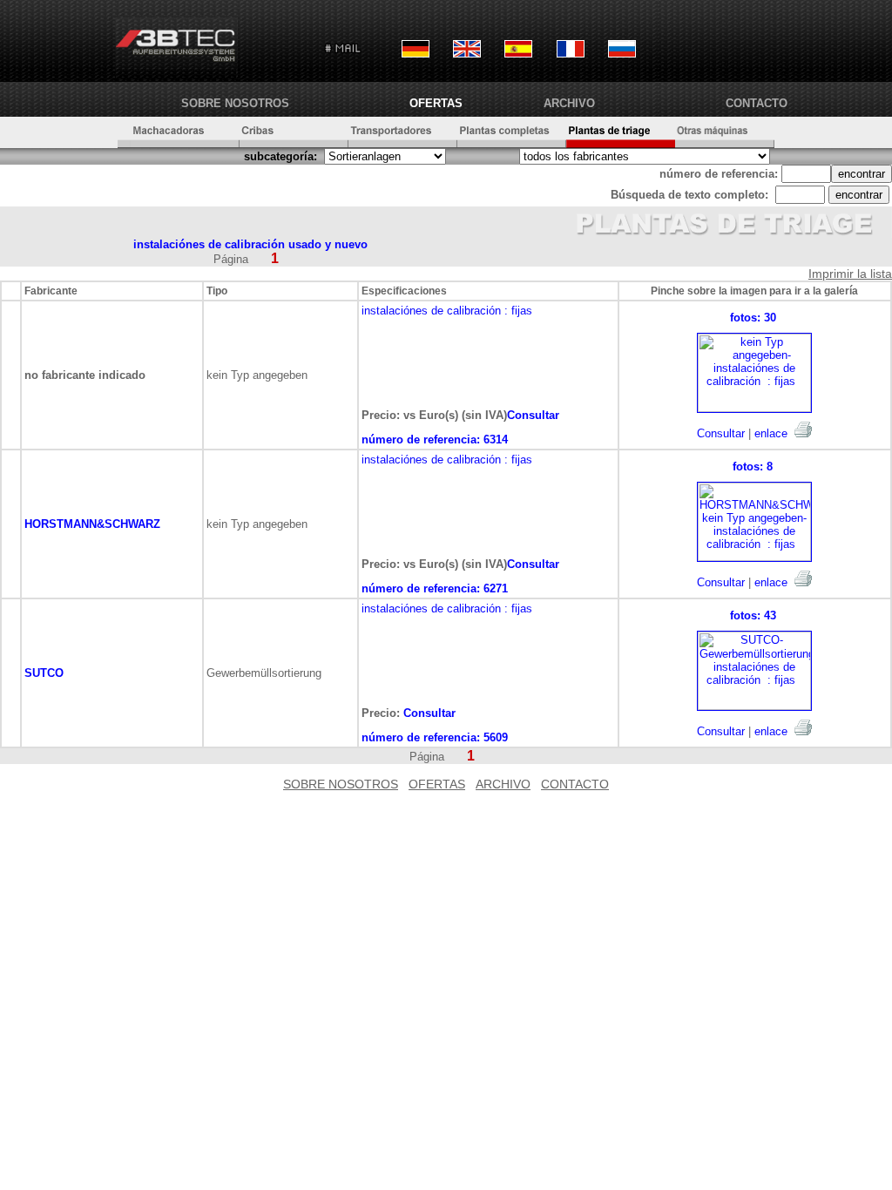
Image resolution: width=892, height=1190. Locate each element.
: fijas (518, 310)
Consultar (721, 433)
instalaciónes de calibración (431, 310)
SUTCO (44, 673)
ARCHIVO (569, 103)
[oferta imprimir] (803, 429)
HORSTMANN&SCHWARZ (92, 524)
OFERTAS (436, 103)
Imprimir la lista (850, 274)
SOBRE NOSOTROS (235, 103)
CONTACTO (756, 103)
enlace (770, 433)
